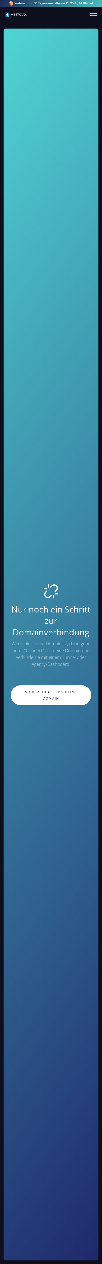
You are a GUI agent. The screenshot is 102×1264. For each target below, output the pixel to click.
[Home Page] (16, 14)
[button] (93, 14)
